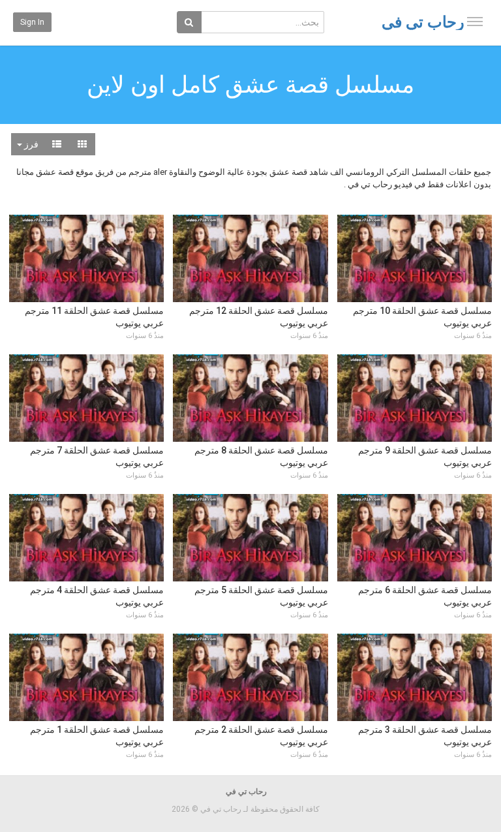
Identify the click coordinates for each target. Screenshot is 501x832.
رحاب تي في (423, 22)
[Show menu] (474, 21)
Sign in (32, 22)
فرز (30, 144)
